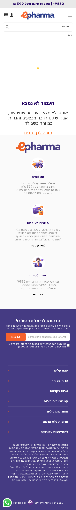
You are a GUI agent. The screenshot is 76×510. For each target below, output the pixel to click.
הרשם (15, 337)
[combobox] (38, 27)
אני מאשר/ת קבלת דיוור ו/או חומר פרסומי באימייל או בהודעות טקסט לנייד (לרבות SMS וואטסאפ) (37, 345)
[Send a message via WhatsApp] (7, 502)
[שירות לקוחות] (38, 263)
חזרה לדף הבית (38, 132)
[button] (69, 15)
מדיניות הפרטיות (38, 480)
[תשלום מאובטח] (38, 210)
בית (70, 35)
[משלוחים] (38, 164)
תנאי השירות (19, 480)
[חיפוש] (7, 27)
